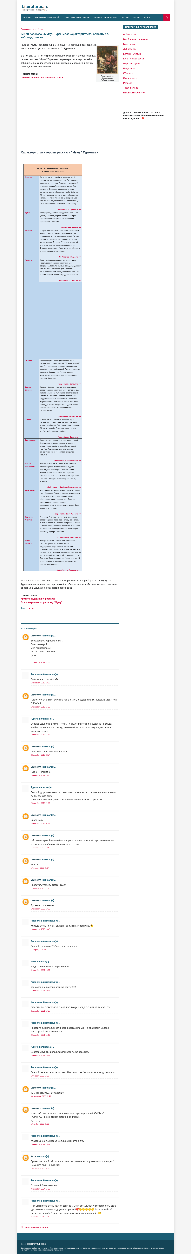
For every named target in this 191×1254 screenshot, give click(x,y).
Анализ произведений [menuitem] (47, 17)
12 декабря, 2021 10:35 (40, 990)
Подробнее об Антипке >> (69, 537)
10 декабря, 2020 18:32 (40, 909)
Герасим (28, 177)
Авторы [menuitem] (27, 17)
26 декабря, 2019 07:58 (40, 823)
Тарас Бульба (130, 87)
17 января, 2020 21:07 (40, 888)
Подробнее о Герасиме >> (69, 210)
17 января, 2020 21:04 (40, 868)
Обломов (128, 73)
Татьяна (28, 360)
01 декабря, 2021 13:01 (40, 970)
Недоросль (129, 68)
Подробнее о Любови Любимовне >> (64, 487)
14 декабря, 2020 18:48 (40, 929)
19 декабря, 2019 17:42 (40, 735)
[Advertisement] (70, 113)
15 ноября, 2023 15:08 (40, 1168)
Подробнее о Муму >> (71, 227)
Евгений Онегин (132, 53)
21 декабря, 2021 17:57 (40, 1011)
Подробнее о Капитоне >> (69, 416)
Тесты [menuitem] (136, 17)
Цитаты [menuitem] (125, 17)
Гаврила (28, 260)
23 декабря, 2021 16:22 (40, 1055)
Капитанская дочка (133, 58)
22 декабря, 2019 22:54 (40, 755)
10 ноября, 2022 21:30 (40, 1124)
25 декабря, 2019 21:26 (40, 803)
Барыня (28, 230)
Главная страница (28, 29)
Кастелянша (30, 440)
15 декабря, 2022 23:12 (40, 1144)
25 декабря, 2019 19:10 (40, 775)
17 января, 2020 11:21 (40, 848)
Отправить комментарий (34, 1227)
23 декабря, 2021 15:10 (40, 1035)
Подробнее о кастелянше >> (67, 461)
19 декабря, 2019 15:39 (40, 707)
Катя (33, 1156)
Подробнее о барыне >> (70, 257)
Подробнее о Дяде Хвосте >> (67, 514)
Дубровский (129, 49)
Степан (28, 419)
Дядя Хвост (30, 490)
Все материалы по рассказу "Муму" (43, 77)
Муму (40, 29)
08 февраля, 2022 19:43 (41, 1096)
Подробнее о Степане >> (69, 437)
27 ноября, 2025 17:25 (40, 1217)
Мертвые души (131, 63)
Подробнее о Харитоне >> (69, 570)
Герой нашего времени (135, 39)
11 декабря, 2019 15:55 (40, 662)
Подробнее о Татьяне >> (69, 384)
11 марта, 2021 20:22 (39, 950)
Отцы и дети (130, 78)
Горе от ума (129, 44)
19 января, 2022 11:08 (40, 1076)
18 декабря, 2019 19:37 (40, 683)
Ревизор (127, 83)
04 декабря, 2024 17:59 (40, 1189)
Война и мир (130, 34)
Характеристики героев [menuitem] (76, 17)
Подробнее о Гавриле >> (69, 280)
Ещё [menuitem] (146, 17)
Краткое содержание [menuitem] (105, 17)
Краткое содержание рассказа (38, 598)
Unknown (36, 635)
